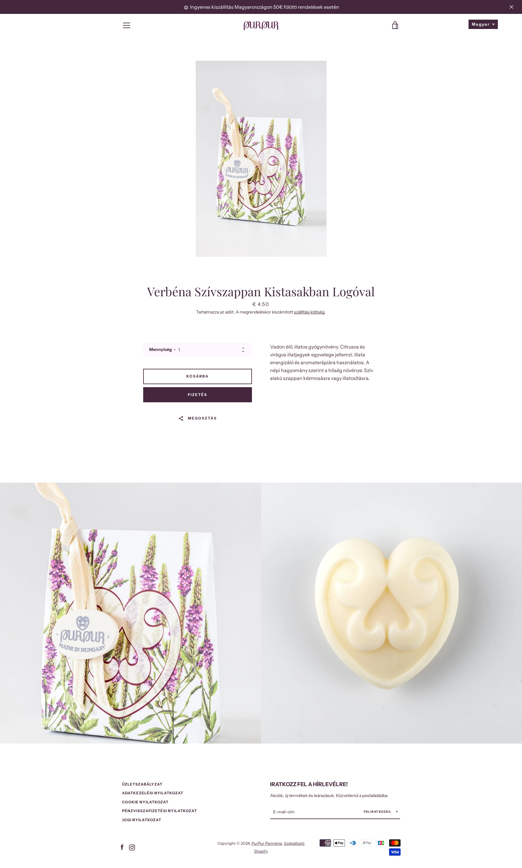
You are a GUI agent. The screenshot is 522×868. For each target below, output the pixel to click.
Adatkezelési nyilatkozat (152, 793)
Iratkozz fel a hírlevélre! (309, 784)
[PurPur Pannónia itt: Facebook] (122, 847)
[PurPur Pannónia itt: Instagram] (132, 847)
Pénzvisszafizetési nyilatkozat (159, 811)
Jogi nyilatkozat (141, 820)
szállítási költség (309, 312)
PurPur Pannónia (267, 843)
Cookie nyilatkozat (145, 802)
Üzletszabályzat (142, 784)
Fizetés (197, 394)
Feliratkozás (378, 812)
